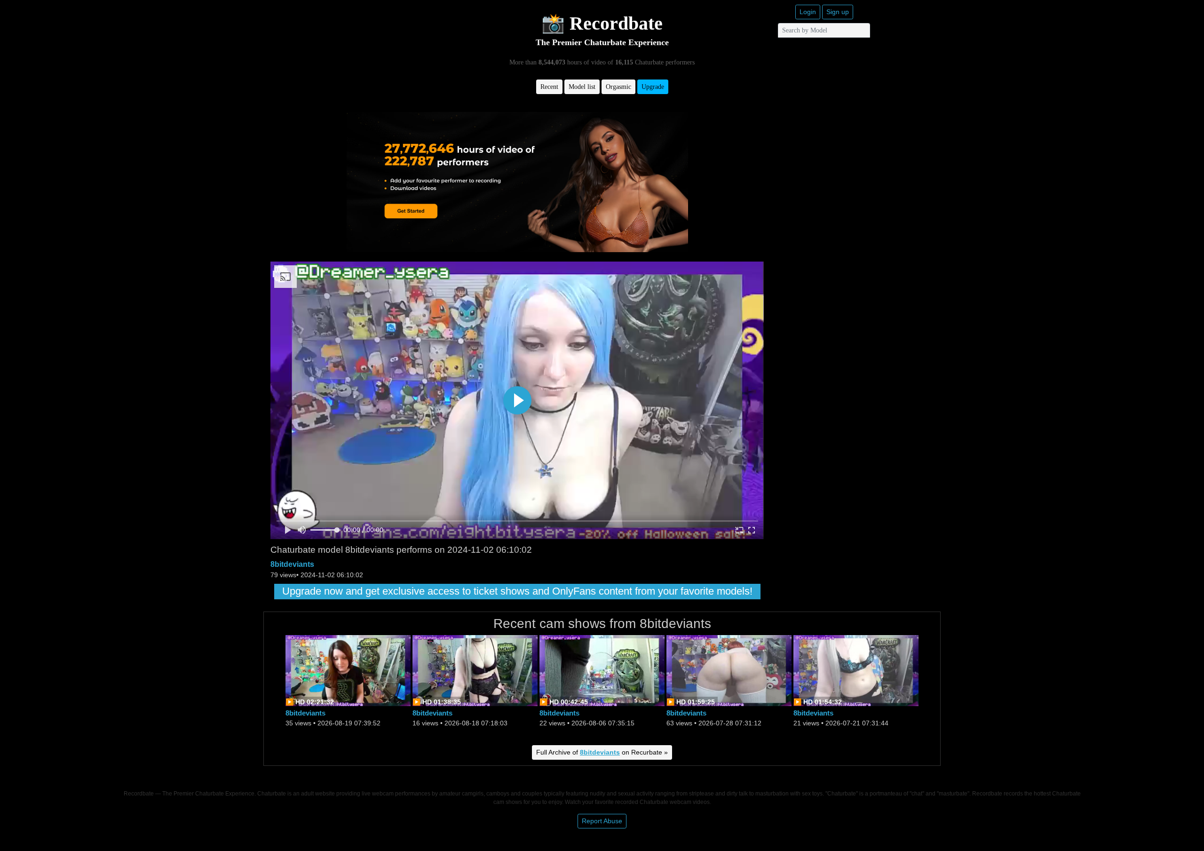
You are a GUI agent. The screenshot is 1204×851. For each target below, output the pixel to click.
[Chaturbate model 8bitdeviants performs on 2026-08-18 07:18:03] (475, 670)
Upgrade (653, 86)
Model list (582, 86)
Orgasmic (618, 86)
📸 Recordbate (602, 23)
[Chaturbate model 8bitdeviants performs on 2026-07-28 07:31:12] (729, 670)
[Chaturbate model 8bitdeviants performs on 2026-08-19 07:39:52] (348, 670)
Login (808, 12)
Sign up (837, 12)
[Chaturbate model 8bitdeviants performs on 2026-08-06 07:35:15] (602, 670)
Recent (549, 86)
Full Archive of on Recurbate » (602, 752)
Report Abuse (602, 821)
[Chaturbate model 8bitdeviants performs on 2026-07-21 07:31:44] (856, 670)
